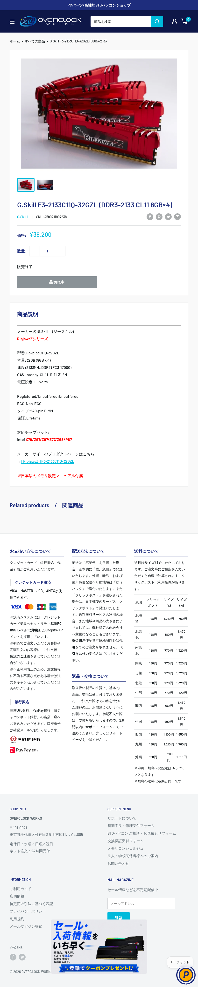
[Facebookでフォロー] (13, 957)
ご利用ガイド (20, 888)
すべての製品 (35, 41)
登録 (118, 918)
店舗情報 (17, 896)
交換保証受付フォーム (125, 840)
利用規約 (17, 919)
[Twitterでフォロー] (22, 957)
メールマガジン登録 (26, 926)
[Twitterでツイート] (168, 216)
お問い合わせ (118, 863)
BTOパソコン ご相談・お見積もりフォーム (141, 833)
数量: (21, 251)
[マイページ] (174, 21)
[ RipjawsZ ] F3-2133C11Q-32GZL (47, 461)
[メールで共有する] (177, 216)
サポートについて (121, 818)
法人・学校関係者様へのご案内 (132, 855)
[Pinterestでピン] (159, 216)
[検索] (157, 21)
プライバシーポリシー (28, 911)
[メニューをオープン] (12, 22)
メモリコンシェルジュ (125, 848)
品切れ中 (57, 282)
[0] (184, 21)
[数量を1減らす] (34, 251)
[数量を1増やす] (60, 251)
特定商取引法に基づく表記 (31, 903)
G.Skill (23, 217)
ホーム (15, 41)
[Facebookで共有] (150, 216)
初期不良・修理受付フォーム (131, 825)
